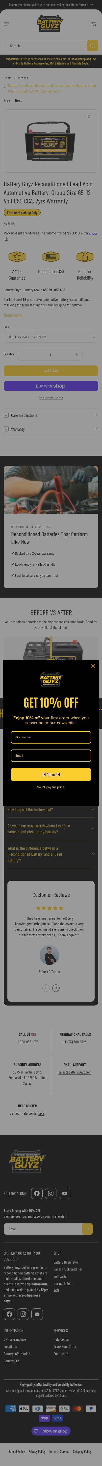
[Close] (93, 666)
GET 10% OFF (51, 774)
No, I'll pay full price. (51, 787)
